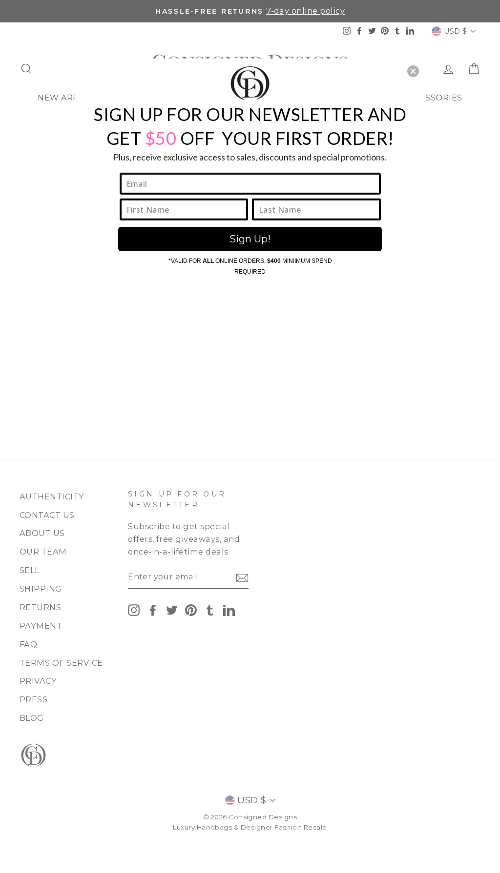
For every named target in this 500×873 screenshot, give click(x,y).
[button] (413, 71)
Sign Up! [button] (250, 239)
